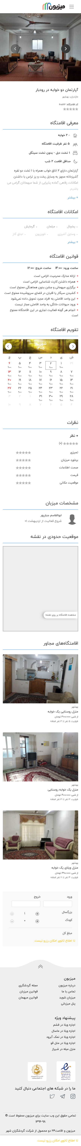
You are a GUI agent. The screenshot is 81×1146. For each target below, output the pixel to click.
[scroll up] (40, 966)
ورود (69, 897)
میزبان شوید (67, 998)
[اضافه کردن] (37, 913)
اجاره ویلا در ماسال (63, 1031)
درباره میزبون (67, 985)
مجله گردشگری (28, 985)
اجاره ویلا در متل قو (63, 1043)
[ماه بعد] (8, 346)
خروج (37, 897)
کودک (68, 920)
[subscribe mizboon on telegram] (62, 1096)
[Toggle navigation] (71, 6)
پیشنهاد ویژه (65, 1018)
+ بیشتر (73, 198)
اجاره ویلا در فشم (64, 1025)
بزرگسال (67, 912)
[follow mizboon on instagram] (72, 1096)
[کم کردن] (12, 913)
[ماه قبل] (72, 346)
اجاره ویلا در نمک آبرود (60, 1037)
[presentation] (15, 48)
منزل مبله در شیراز (63, 1049)
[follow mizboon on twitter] (52, 1096)
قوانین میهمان (28, 998)
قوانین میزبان (29, 991)
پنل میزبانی (68, 1004)
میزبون (69, 978)
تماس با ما (68, 991)
